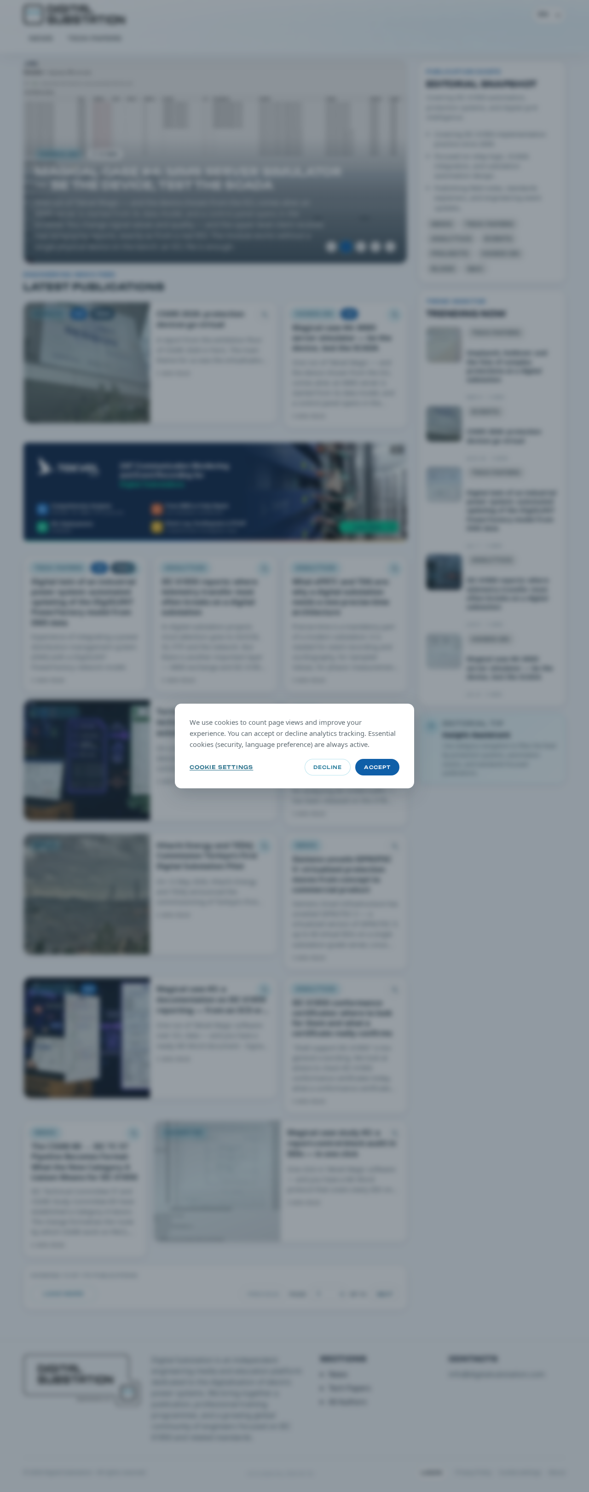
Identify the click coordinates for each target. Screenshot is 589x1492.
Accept (377, 767)
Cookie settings (221, 767)
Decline (327, 767)
